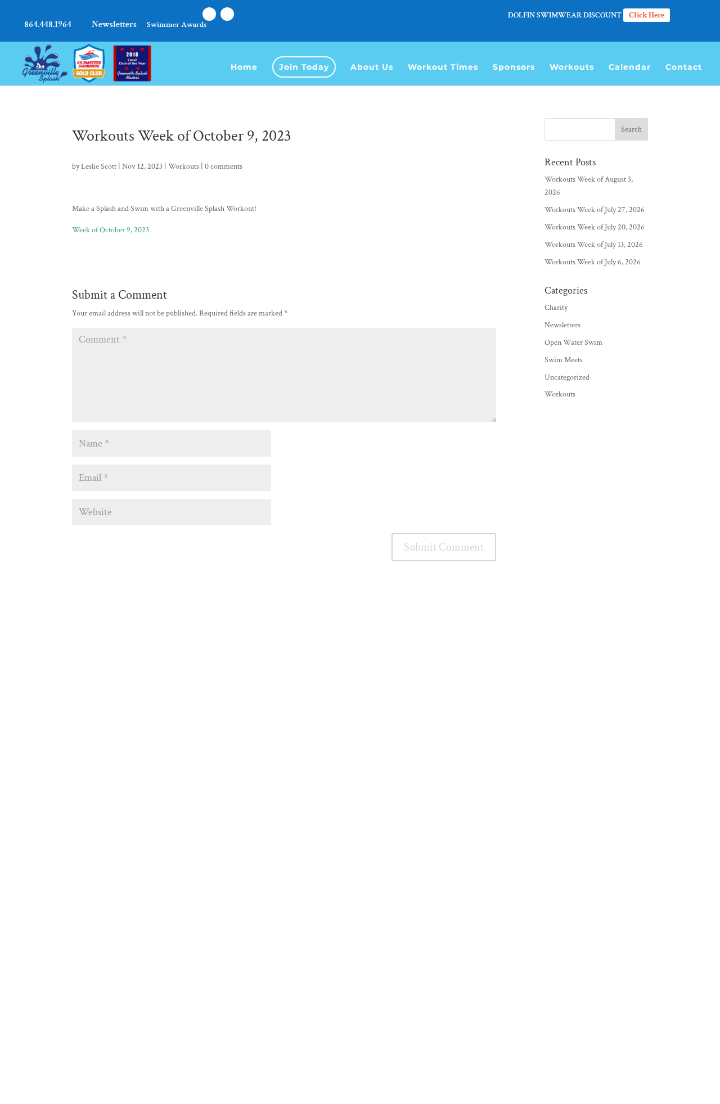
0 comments (223, 166)
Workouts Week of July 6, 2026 (592, 262)
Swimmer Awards (176, 25)
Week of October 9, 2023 (110, 230)
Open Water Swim (573, 342)
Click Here (646, 15)
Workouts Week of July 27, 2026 (594, 210)
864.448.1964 (47, 25)
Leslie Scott (98, 166)
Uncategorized (567, 377)
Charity (556, 308)
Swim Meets (563, 360)
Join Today (304, 67)
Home (244, 67)
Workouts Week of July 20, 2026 (594, 227)
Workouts (572, 67)
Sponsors (514, 67)
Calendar (630, 67)
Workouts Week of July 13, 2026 (593, 245)
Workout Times (443, 67)
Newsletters (114, 25)
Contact (683, 67)
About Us (371, 67)
